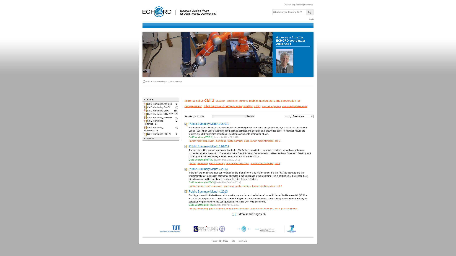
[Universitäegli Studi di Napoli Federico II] (209, 232)
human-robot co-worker (262, 163)
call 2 (199, 100)
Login (311, 19)
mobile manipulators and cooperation (272, 100)
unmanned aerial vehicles (294, 106)
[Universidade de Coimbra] (257, 232)
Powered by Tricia (220, 241)
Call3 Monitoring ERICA (200, 137)
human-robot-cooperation (202, 141)
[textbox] (288, 11)
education (220, 101)
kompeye (243, 101)
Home (143, 81)
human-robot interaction (262, 141)
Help (233, 241)
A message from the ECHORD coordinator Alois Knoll (290, 40)
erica (246, 141)
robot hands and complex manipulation (228, 106)
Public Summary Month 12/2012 (209, 146)
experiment (232, 101)
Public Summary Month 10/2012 (209, 123)
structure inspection (271, 106)
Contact (287, 5)
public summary (175, 82)
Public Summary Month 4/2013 (208, 191)
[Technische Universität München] (172, 232)
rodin (257, 106)
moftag (193, 163)
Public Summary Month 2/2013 (208, 168)
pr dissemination (289, 208)
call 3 (209, 100)
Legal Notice (297, 5)
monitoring (161, 82)
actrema (190, 100)
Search (151, 82)
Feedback (308, 5)
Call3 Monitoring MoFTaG (201, 160)
